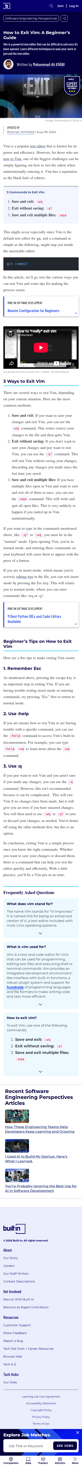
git (39, 238)
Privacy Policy (41, 1416)
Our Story (10, 1258)
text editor (37, 145)
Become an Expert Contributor (26, 1307)
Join (60, 6)
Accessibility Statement (41, 1403)
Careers (9, 1266)
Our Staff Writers (16, 1273)
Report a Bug (13, 1341)
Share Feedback (15, 1333)
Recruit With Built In (18, 1299)
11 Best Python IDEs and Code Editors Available (34, 619)
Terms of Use (41, 1423)
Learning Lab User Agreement (41, 1396)
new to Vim (12, 158)
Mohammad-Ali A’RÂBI (49, 64)
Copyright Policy (41, 1410)
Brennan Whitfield (20, 132)
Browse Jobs (12, 1356)
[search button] (51, 6)
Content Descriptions (19, 1281)
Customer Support (17, 1325)
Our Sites (10, 1382)
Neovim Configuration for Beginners (34, 310)
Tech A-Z (9, 1364)
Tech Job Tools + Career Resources (28, 1349)
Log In (74, 6)
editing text (24, 576)
